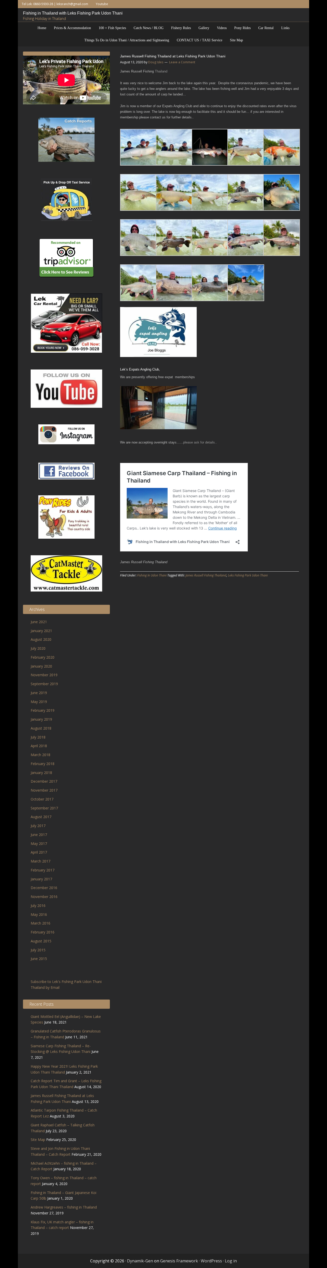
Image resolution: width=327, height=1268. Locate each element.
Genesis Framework (179, 1261)
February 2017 (42, 870)
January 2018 (41, 772)
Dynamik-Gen (140, 1261)
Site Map (38, 1139)
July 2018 (38, 737)
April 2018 (39, 745)
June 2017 (39, 834)
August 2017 (41, 816)
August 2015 (41, 941)
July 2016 (38, 905)
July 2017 (38, 825)
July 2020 (38, 648)
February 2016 (42, 932)
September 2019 (44, 683)
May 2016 (39, 914)
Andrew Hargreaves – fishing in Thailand (64, 1207)
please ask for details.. (200, 442)
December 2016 (44, 887)
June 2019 (39, 692)
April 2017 (39, 852)
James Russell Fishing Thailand (205, 575)
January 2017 (41, 879)
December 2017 (44, 781)
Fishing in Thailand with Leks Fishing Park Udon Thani (73, 13)
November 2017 (44, 790)
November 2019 (44, 674)
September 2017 (44, 808)
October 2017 (42, 799)
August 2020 (41, 639)
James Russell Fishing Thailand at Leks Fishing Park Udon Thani (172, 56)
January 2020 (41, 666)
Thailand (161, 71)
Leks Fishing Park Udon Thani (248, 575)
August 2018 (41, 728)
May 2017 (39, 843)
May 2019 (39, 701)
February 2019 (42, 710)
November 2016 (44, 896)
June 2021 (39, 621)
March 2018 (40, 754)
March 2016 (40, 923)
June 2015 (39, 958)
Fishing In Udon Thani (152, 575)
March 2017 (40, 861)
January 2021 (41, 630)
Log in (231, 1261)
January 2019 (41, 719)
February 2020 (42, 657)
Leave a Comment (182, 62)
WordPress (211, 1261)
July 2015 (38, 949)
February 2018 (42, 763)
